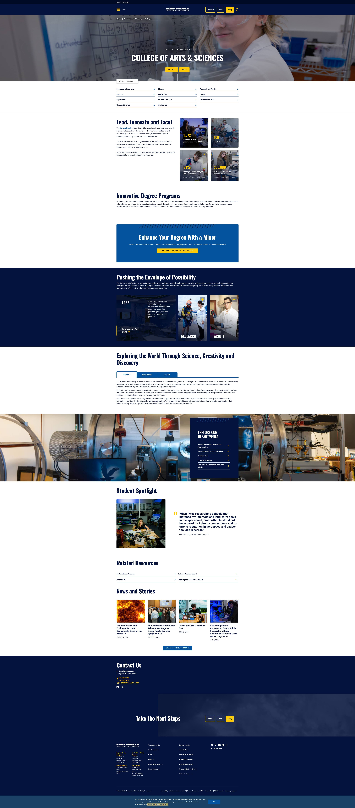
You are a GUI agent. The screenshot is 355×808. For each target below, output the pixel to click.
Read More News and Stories (177, 648)
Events (202, 94)
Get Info (210, 9)
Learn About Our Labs (130, 330)
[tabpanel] (177, 393)
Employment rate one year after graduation (193, 169)
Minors (161, 89)
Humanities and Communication (210, 451)
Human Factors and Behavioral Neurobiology (210, 446)
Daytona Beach (125, 128)
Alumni (150, 754)
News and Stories (123, 105)
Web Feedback (218, 791)
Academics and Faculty (133, 19)
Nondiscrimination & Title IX (178, 791)
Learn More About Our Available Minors (176, 251)
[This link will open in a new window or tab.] (212, 745)
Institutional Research (186, 764)
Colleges (148, 19)
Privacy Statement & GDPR (195, 791)
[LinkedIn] (117, 687)
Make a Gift (120, 580)
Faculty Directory (153, 750)
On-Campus (126, 2)
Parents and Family (154, 745)
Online (118, 2)
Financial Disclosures (186, 759)
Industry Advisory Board (187, 574)
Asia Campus (136, 765)
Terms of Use (209, 791)
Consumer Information (186, 754)
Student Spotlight (165, 100)
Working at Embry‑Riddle (187, 769)
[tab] (126, 374)
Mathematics (203, 456)
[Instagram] (122, 687)
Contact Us (162, 105)
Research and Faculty (208, 89)
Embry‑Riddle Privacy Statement (157, 804)
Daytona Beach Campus (125, 574)
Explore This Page (126, 81)
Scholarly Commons (154, 764)
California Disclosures (186, 774)
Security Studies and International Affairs (211, 466)
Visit (221, 9)
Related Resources (207, 100)
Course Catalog (153, 769)
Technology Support (230, 791)
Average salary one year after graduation (223, 169)
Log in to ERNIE (217, 748)
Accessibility (164, 791)
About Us (119, 94)
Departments (121, 100)
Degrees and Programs (125, 89)
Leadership (162, 94)
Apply (184, 69)
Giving (150, 759)
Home (118, 19)
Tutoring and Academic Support (190, 580)
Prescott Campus (121, 765)
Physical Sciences (205, 460)
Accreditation (183, 750)
